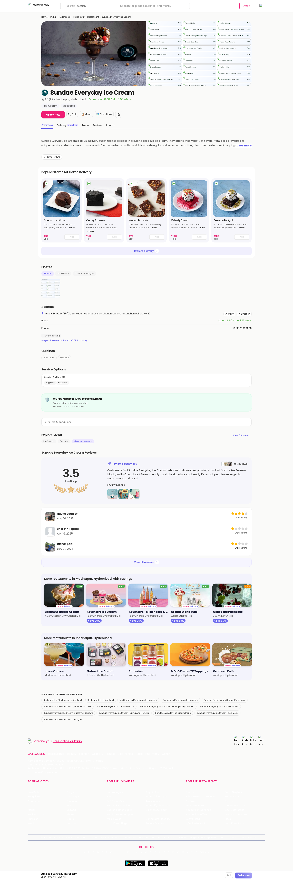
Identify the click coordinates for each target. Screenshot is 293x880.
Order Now (53, 114)
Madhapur (78, 16)
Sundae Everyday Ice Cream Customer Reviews (68, 713)
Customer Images (84, 273)
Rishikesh (33, 819)
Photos (47, 273)
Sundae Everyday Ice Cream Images (63, 719)
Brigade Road (153, 792)
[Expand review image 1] (112, 494)
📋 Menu (86, 114)
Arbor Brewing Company (200, 796)
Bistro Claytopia (234, 792)
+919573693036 (242, 328)
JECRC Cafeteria (234, 810)
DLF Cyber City (115, 801)
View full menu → (242, 435)
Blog (83, 837)
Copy (231, 313)
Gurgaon (72, 792)
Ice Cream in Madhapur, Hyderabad (138, 700)
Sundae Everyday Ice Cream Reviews (219, 706)
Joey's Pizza (193, 819)
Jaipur (31, 805)
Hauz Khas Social (235, 823)
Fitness (110, 754)
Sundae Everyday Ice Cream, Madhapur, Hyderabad (167, 706)
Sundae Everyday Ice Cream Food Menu (217, 713)
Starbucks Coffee (196, 814)
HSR (109, 796)
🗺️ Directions (104, 114)
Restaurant (93, 16)
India (53, 16)
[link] (61, 210)
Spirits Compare (110, 837)
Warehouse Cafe (235, 805)
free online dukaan (67, 741)
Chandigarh (74, 796)
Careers (235, 837)
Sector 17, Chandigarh (158, 805)
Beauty (71, 754)
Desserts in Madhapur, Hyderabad (180, 700)
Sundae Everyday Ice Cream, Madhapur (224, 700)
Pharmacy (152, 754)
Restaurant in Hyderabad (100, 700)
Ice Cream (49, 357)
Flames (229, 801)
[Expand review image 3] (134, 494)
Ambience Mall (154, 801)
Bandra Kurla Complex (120, 814)
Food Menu (63, 273)
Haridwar (72, 823)
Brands (183, 837)
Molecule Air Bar (195, 805)
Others (204, 852)
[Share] (118, 114)
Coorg (70, 819)
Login (246, 5)
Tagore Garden (155, 823)
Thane (70, 814)
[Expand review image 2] (123, 494)
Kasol (31, 823)
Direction (245, 313)
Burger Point (232, 796)
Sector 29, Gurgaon (157, 796)
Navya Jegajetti (68, 514)
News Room (44, 837)
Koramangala (115, 792)
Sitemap (150, 837)
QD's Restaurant (195, 823)
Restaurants (56, 754)
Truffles (190, 792)
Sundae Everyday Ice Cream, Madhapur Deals (67, 706)
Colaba (150, 814)
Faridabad (72, 801)
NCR (69, 805)
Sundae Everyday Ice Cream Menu (173, 713)
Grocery (97, 754)
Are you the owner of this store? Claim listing (64, 340)
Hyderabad (65, 16)
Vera (222, 837)
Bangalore (34, 796)
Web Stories (249, 837)
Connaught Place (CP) (159, 819)
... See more (244, 145)
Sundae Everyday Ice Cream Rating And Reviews (124, 713)
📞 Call (72, 114)
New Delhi (33, 792)
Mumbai (71, 810)
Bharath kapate (68, 529)
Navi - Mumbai (36, 814)
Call (229, 875)
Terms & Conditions (132, 837)
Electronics (125, 754)
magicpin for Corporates (203, 837)
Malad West (114, 819)
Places (161, 837)
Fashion (84, 754)
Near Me (93, 837)
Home (44, 16)
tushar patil (65, 544)
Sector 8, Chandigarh (119, 805)
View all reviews (144, 562)
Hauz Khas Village (117, 823)
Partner (172, 837)
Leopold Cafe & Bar (236, 814)
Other (166, 754)
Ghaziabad (34, 801)
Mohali (31, 810)
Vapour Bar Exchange (198, 810)
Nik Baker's (192, 801)
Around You (72, 837)
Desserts (64, 357)
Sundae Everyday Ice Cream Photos (115, 706)
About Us (58, 837)
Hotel (139, 754)
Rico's (228, 819)
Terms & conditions (59, 422)
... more (71, 227)
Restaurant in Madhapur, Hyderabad (63, 700)
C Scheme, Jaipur (156, 810)
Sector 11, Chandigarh (119, 810)
